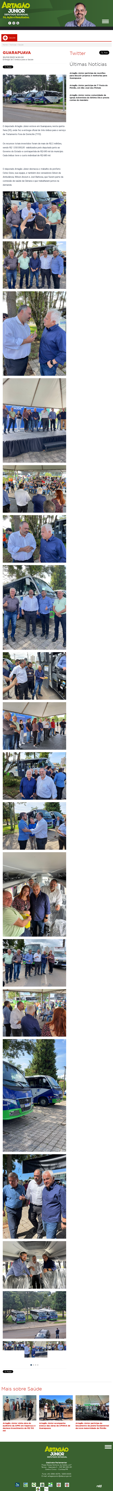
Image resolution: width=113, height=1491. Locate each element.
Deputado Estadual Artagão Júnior (22, 10)
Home (5, 45)
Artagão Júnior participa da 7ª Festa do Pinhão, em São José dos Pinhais (89, 86)
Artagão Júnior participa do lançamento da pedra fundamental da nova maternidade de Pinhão (92, 1425)
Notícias (13, 45)
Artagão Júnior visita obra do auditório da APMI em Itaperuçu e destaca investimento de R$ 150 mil (19, 1427)
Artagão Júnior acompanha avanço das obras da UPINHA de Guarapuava (54, 1425)
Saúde (20, 45)
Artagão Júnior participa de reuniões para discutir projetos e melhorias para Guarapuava (88, 75)
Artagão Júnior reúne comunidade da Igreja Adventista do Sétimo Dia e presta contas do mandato (89, 97)
